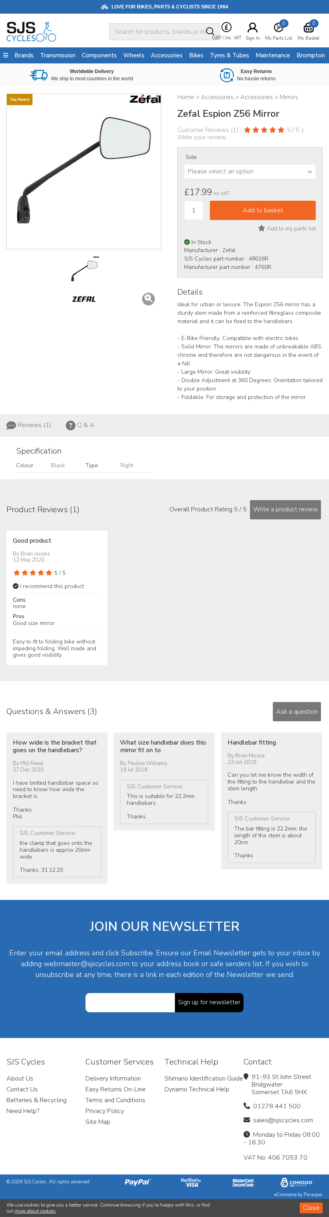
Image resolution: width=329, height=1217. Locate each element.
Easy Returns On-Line (115, 1089)
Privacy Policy (104, 1111)
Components (99, 55)
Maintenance (273, 55)
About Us (19, 1078)
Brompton (311, 55)
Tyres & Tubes (229, 55)
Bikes (196, 55)
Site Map (97, 1121)
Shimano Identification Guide (203, 1078)
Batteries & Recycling (36, 1100)
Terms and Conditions (115, 1100)
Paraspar (313, 1195)
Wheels (133, 55)
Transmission (57, 55)
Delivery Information (113, 1078)
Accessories (167, 55)
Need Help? (22, 1111)
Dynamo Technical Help (196, 1089)
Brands (24, 55)
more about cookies (35, 1211)
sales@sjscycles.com (283, 1120)
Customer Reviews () (207, 130)
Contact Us (22, 1089)
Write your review (201, 137)
